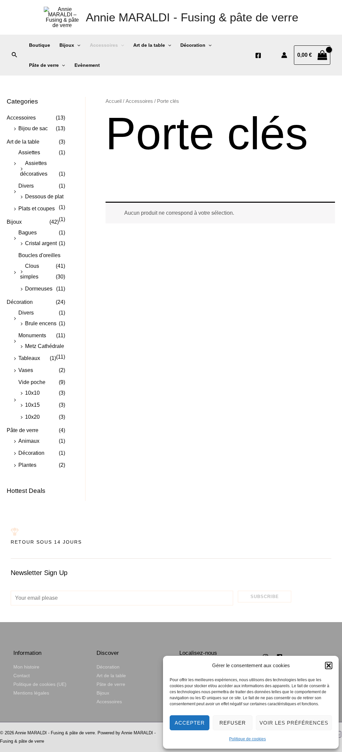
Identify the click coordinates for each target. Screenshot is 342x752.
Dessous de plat (44, 196)
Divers (26, 186)
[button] (328, 665)
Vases (25, 370)
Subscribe (264, 596)
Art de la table (149, 45)
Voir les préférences (294, 723)
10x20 (32, 417)
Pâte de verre (44, 65)
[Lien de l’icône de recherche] (15, 55)
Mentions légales (31, 693)
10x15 (32, 405)
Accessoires (104, 45)
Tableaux (29, 358)
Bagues (27, 232)
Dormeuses (38, 289)
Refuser (232, 723)
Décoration (192, 45)
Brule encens (40, 323)
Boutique (39, 45)
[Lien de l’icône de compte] (284, 55)
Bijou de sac (33, 128)
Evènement (87, 65)
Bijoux (66, 45)
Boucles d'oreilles (39, 255)
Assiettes (29, 152)
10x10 (32, 393)
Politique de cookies (247, 739)
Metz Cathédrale (44, 346)
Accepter (190, 723)
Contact (21, 675)
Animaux (28, 441)
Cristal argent (41, 243)
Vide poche (31, 382)
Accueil (114, 101)
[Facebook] (258, 55)
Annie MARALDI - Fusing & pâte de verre (192, 17)
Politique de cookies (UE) (39, 684)
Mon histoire (26, 667)
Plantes (27, 465)
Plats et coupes (36, 208)
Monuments (32, 335)
